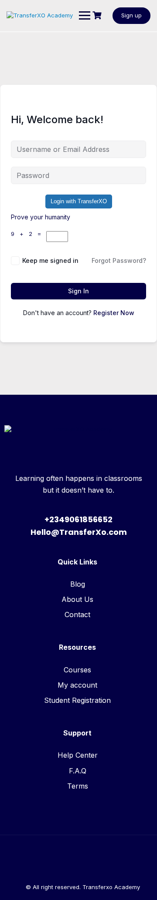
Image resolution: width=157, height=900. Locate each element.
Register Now (113, 312)
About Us (77, 599)
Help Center (78, 755)
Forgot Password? (119, 260)
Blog (77, 584)
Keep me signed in (50, 260)
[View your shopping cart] (98, 15)
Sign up (131, 15)
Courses (77, 669)
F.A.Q (77, 770)
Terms (77, 786)
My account (77, 685)
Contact (77, 614)
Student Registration (77, 700)
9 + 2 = (28, 233)
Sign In (78, 291)
